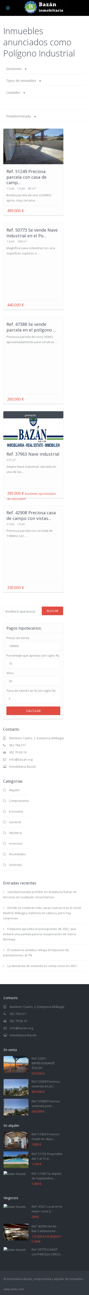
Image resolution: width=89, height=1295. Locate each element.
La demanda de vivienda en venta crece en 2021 (42, 966)
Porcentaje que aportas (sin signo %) (32, 655)
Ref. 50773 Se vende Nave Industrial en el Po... (32, 232)
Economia (16, 811)
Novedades (17, 854)
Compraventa (19, 801)
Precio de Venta (17, 638)
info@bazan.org (21, 759)
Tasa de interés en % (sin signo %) (30, 690)
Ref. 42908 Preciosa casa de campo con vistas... (31, 515)
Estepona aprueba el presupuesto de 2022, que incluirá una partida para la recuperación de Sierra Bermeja (39, 934)
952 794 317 (17, 745)
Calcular (33, 711)
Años (10, 673)
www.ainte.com (14, 1289)
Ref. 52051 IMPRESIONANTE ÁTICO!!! (43, 1063)
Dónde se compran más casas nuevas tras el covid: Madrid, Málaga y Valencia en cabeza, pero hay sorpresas (42, 913)
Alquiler (14, 790)
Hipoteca (15, 833)
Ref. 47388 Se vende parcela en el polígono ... (31, 326)
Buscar (52, 611)
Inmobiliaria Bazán (22, 766)
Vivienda (15, 865)
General (15, 822)
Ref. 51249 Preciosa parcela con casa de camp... (26, 176)
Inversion (16, 843)
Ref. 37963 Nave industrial (32, 454)
